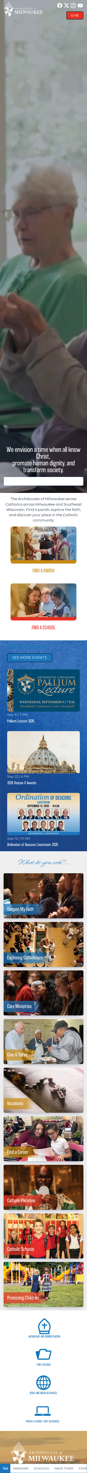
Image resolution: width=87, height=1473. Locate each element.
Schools (41, 1468)
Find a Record (43, 1364)
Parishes (21, 1468)
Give (75, 15)
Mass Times (63, 1468)
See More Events (29, 657)
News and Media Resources (43, 1393)
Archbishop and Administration (44, 1336)
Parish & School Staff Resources (43, 1421)
